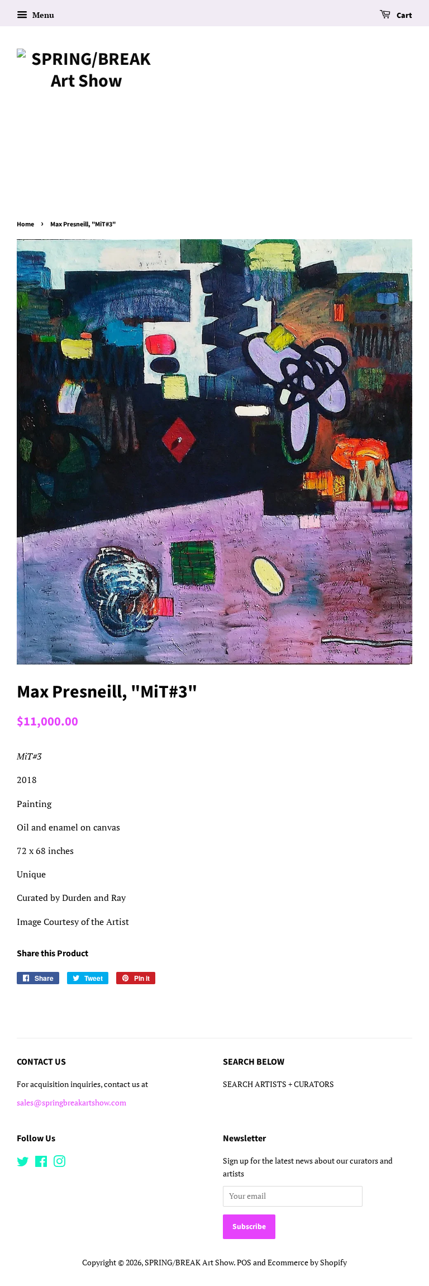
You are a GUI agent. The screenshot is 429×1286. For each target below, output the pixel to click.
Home (25, 224)
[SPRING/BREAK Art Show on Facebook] (41, 1164)
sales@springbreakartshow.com (71, 1103)
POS (244, 1262)
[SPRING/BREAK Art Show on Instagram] (59, 1164)
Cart (403, 15)
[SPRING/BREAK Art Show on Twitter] (23, 1164)
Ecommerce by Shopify (307, 1262)
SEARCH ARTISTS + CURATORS (278, 1084)
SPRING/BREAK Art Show (189, 1262)
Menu (42, 15)
